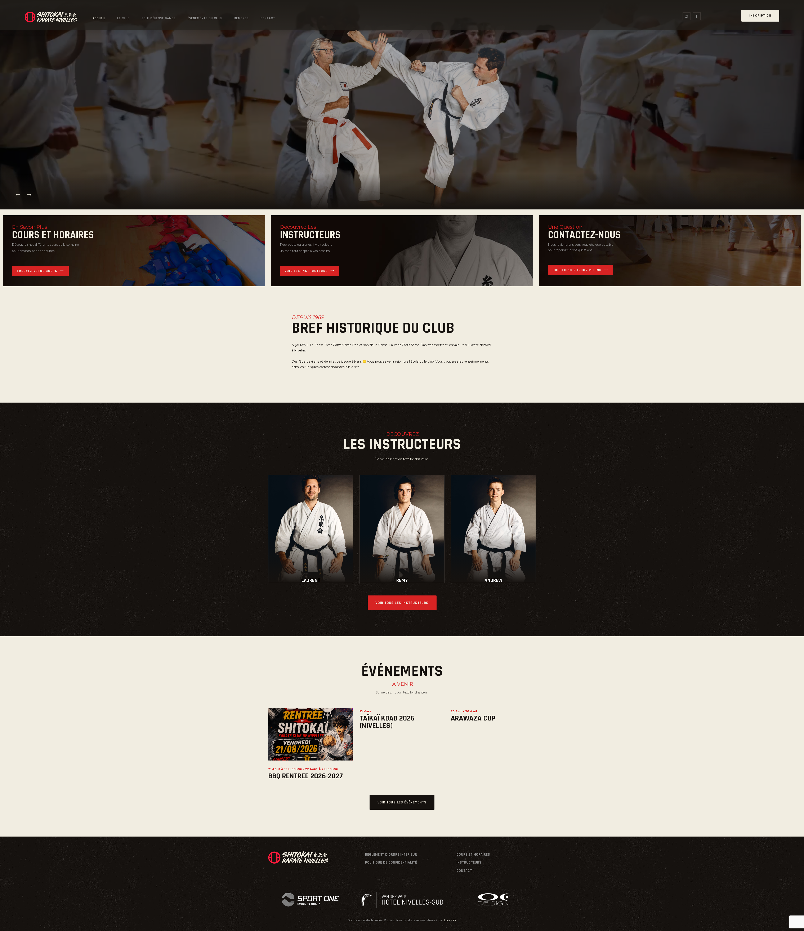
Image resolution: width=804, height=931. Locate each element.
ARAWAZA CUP (473, 718)
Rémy (402, 580)
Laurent (310, 580)
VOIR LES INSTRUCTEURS (306, 271)
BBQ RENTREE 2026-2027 (305, 776)
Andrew (493, 580)
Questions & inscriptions (577, 270)
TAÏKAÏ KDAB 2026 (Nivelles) (387, 722)
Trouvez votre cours (37, 271)
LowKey (450, 920)
